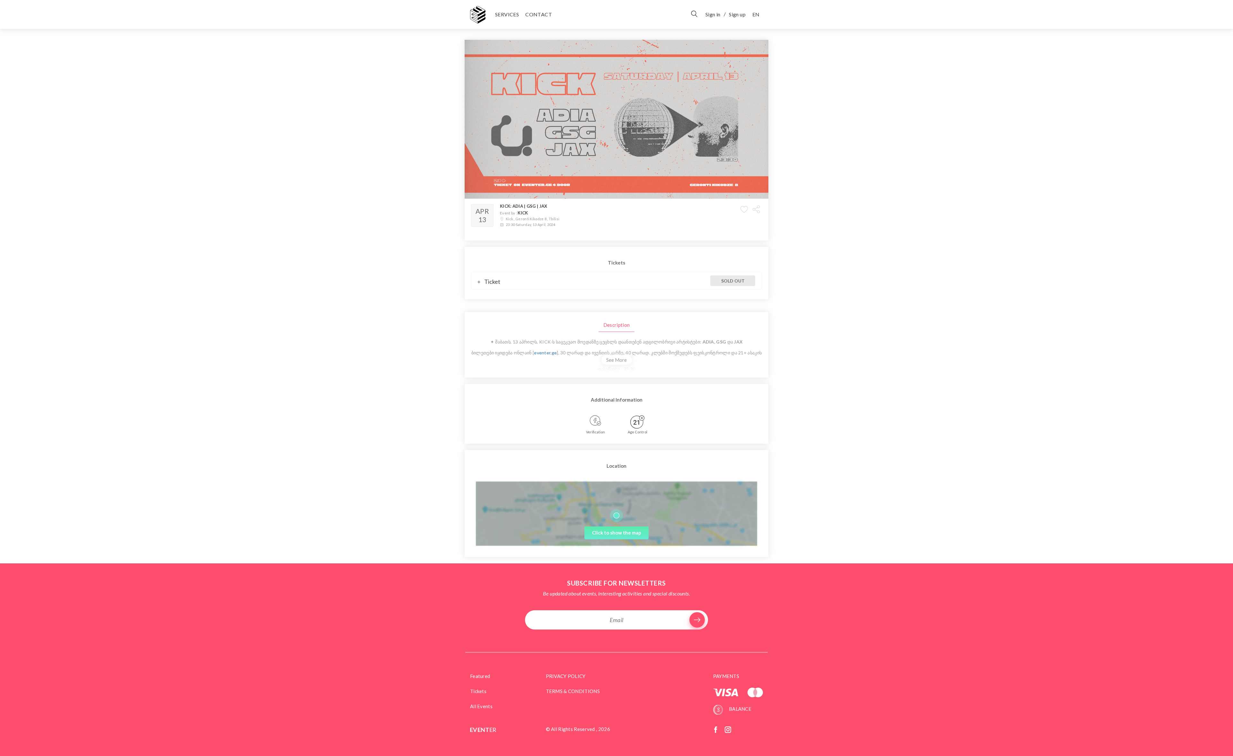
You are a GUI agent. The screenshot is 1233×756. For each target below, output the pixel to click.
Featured (480, 676)
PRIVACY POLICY (566, 676)
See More (616, 360)
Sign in (713, 14)
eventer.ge (545, 352)
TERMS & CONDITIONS (573, 691)
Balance (739, 709)
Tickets (478, 691)
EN (755, 14)
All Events (481, 706)
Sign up (737, 14)
